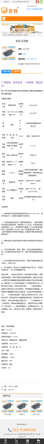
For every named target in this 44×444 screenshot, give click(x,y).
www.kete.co (22, 424)
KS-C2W (7, 414)
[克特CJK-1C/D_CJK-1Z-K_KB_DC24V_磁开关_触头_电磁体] (10, 10)
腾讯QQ (37, 1)
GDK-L (22, 414)
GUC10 (10, 390)
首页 (5, 35)
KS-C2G (36, 414)
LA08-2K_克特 (13, 386)
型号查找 (11, 35)
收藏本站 (6, 2)
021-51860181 (35, 9)
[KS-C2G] (36, 406)
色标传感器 (18, 35)
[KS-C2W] (7, 406)
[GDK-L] (22, 406)
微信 (40, 1)
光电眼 (25, 35)
